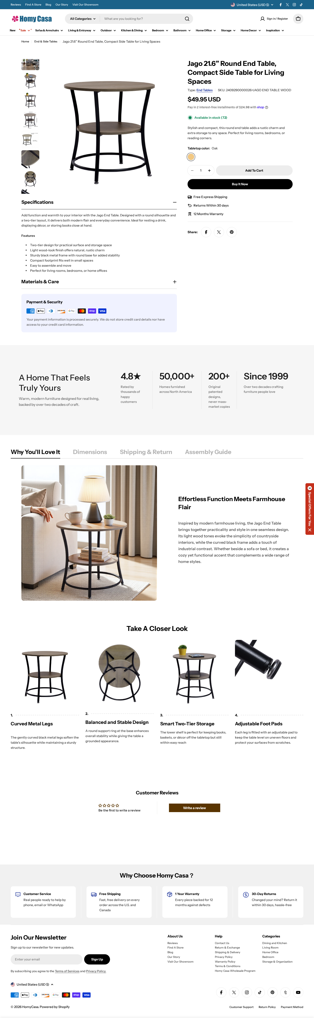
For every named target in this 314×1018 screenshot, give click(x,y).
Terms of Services (67, 971)
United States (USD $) (253, 5)
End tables (205, 90)
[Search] (187, 18)
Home (25, 41)
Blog (48, 4)
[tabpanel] (157, 533)
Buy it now (240, 184)
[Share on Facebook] (206, 232)
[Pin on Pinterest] (232, 232)
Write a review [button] (194, 808)
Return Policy (267, 1007)
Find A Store (33, 4)
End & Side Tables (45, 41)
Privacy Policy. (96, 971)
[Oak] (191, 156)
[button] (309, 509)
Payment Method (292, 1007)
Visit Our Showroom (85, 4)
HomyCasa (30, 1007)
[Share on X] (219, 232)
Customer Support (241, 1007)
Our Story (62, 4)
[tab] (35, 453)
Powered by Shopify (55, 1007)
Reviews (16, 4)
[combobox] (129, 19)
